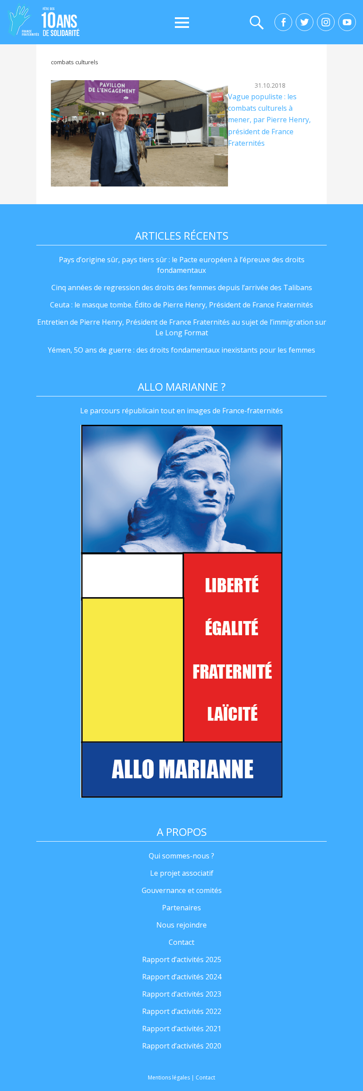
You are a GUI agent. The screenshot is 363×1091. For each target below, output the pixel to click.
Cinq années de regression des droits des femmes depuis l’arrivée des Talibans (181, 287)
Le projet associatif (181, 873)
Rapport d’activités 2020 (181, 1046)
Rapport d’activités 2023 (181, 994)
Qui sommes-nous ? (181, 856)
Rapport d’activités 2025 (181, 959)
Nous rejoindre (181, 925)
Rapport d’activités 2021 (181, 1028)
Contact (181, 942)
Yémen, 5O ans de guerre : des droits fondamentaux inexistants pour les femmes (181, 350)
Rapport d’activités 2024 (181, 977)
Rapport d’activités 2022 (181, 1011)
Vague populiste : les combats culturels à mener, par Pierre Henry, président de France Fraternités (269, 120)
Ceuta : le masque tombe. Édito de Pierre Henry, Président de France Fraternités (181, 305)
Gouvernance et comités (182, 890)
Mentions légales (169, 1077)
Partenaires (181, 907)
